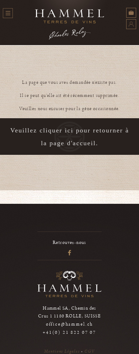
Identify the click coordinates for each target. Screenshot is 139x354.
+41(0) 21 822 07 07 (69, 332)
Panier (131, 13)
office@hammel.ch (69, 324)
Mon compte (131, 24)
